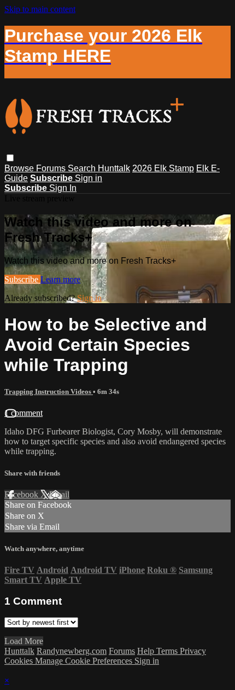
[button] (10, 157)
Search (83, 168)
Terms (168, 651)
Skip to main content (39, 9)
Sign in (88, 178)
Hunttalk (114, 168)
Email (59, 494)
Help (146, 651)
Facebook (22, 494)
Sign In (63, 188)
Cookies (19, 660)
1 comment (23, 413)
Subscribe (22, 279)
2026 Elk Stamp (163, 168)
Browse (20, 168)
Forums (52, 168)
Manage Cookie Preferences (84, 660)
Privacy (193, 651)
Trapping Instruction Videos (48, 391)
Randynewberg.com (72, 651)
